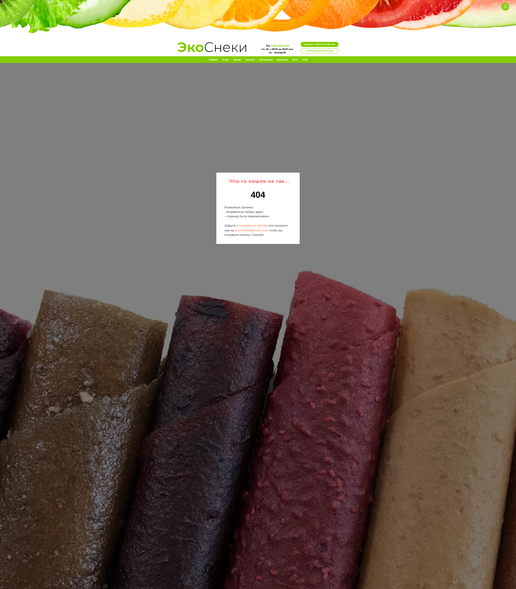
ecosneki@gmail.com (251, 230)
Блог (295, 59)
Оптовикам (266, 59)
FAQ (305, 59)
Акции (237, 59)
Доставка (282, 59)
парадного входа (253, 225)
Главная (213, 59)
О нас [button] (225, 59)
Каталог (250, 59)
